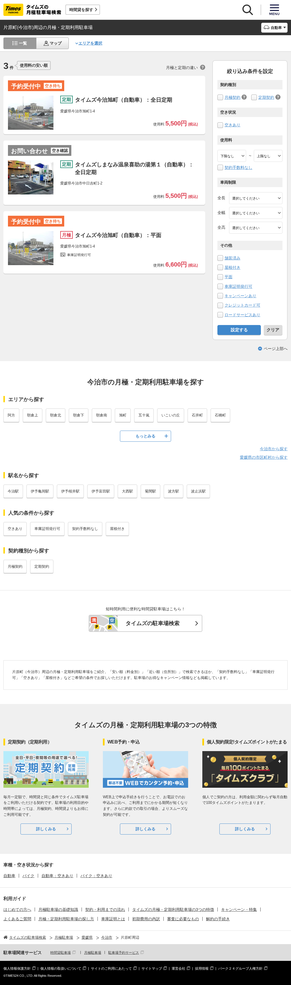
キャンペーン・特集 (239, 909)
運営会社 (178, 969)
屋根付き (232, 267)
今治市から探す (274, 449)
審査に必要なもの (183, 919)
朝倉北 (55, 415)
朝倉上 (32, 415)
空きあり (232, 125)
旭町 (122, 415)
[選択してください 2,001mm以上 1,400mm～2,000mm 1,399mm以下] (255, 213)
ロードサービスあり (242, 315)
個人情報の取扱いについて (60, 969)
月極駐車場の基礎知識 (58, 909)
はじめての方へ (17, 909)
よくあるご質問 (17, 919)
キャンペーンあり (240, 296)
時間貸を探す (81, 9)
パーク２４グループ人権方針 (240, 969)
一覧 (23, 43)
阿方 (11, 415)
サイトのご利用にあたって (111, 969)
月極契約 (232, 97)
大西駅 (127, 491)
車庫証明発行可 (238, 286)
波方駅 (173, 491)
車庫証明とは (113, 919)
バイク (28, 875)
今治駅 (13, 491)
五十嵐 (143, 415)
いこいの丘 (170, 415)
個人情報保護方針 (17, 969)
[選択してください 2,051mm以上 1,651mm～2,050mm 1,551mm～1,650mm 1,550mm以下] (255, 228)
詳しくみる (46, 829)
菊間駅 (150, 491)
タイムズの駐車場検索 (153, 623)
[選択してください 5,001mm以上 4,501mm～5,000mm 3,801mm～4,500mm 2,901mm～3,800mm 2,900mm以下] (255, 198)
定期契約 (266, 97)
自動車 (9, 875)
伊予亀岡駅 (40, 491)
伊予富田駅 (101, 491)
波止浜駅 (198, 491)
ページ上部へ (276, 348)
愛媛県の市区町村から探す (264, 457)
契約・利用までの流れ (105, 909)
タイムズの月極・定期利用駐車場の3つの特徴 (173, 909)
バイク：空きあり (96, 875)
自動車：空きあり (57, 875)
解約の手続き (218, 919)
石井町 (197, 415)
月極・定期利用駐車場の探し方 (66, 919)
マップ (56, 43)
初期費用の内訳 (146, 919)
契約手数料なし (238, 167)
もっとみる (145, 436)
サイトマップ (152, 969)
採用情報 (202, 969)
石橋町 (220, 415)
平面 (228, 276)
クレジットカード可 (242, 305)
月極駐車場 (92, 953)
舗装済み (232, 258)
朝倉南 (101, 415)
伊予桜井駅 (70, 491)
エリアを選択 (90, 43)
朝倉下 (78, 415)
